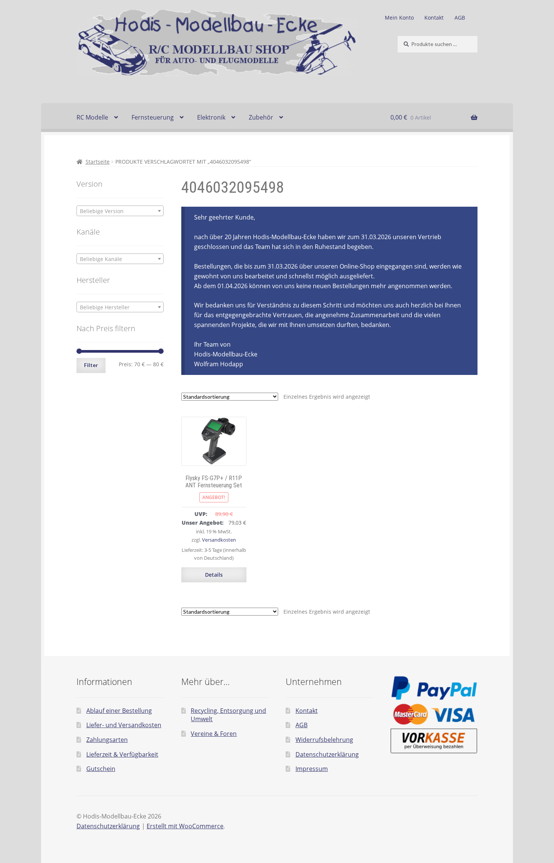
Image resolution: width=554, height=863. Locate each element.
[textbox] (120, 211)
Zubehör (261, 117)
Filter (91, 365)
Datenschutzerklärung (327, 754)
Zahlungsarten (107, 740)
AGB (460, 17)
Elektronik (211, 117)
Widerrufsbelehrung (324, 740)
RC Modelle (92, 117)
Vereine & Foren (214, 733)
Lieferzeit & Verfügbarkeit (122, 754)
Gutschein (100, 769)
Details (214, 574)
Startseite (98, 161)
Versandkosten (219, 540)
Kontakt (434, 17)
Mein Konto (399, 17)
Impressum (311, 769)
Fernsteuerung (153, 117)
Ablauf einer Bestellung (119, 710)
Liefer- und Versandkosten (123, 725)
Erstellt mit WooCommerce (185, 826)
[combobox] (120, 211)
